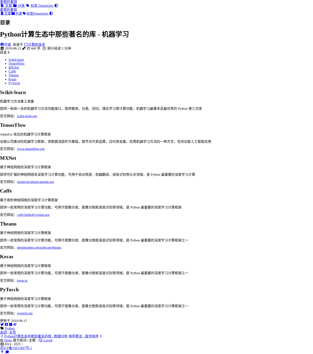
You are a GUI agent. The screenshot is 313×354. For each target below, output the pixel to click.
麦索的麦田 (8, 2)
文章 (8, 5)
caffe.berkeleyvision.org (33, 215)
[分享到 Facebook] (6, 324)
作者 (7, 44)
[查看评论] (7, 352)
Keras (12, 79)
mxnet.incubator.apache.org (35, 182)
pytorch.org (25, 313)
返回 (3, 332)
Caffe (12, 71)
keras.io (22, 280)
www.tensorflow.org (31, 149)
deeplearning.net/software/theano (39, 247)
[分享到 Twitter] (2, 324)
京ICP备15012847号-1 (16, 348)
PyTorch (14, 83)
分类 (21, 5)
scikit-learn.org (27, 116)
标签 (34, 5)
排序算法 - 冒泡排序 (84, 336)
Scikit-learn (16, 59)
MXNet (14, 67)
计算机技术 (36, 44)
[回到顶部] (2, 352)
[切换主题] (56, 5)
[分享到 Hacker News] (11, 324)
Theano (14, 75)
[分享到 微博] (15, 324)
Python (10, 328)
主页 (12, 332)
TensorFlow (17, 63)
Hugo (8, 340)
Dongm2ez (46, 5)
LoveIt (47, 340)
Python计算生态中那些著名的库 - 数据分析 (36, 336)
